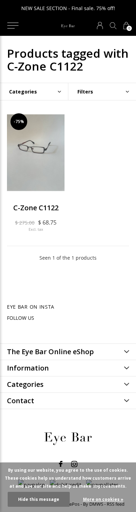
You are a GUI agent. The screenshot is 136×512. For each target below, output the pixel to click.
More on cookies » (103, 499)
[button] (12, 26)
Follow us (20, 318)
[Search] (113, 25)
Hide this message (38, 499)
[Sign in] (100, 25)
